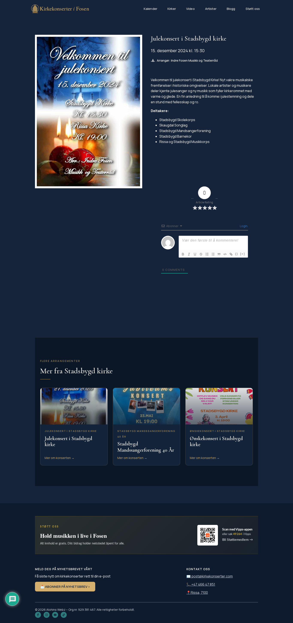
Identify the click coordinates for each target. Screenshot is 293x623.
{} (236, 253)
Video (190, 8)
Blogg (231, 8)
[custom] (64, 615)
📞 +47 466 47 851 (200, 584)
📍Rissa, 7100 (197, 592)
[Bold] (183, 254)
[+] (242, 253)
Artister (210, 8)
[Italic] (189, 254)
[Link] (231, 254)
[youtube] (55, 615)
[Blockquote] (219, 254)
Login (243, 226)
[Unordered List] (213, 254)
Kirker (172, 8)
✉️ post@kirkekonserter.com (209, 576)
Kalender (150, 8)
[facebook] (38, 615)
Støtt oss (253, 8)
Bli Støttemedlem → (237, 539)
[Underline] (195, 254)
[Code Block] (225, 254)
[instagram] (47, 615)
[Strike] (201, 254)
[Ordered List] (207, 254)
